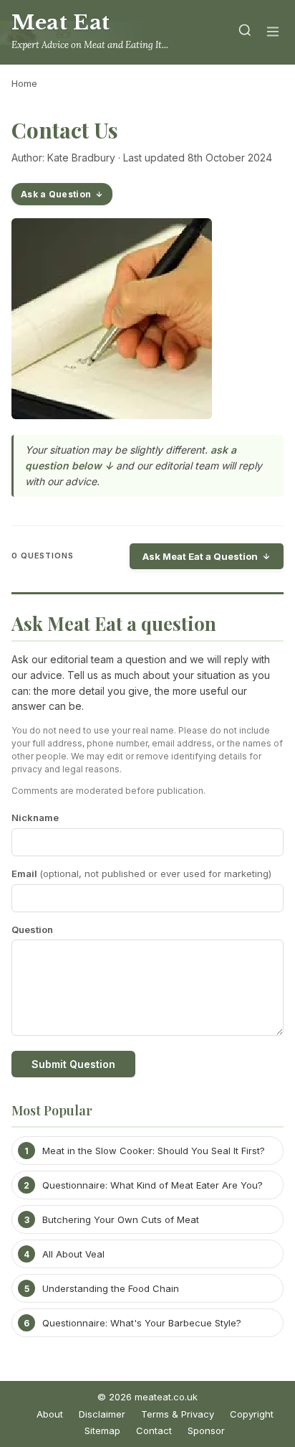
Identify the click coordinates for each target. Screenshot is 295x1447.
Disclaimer (102, 1414)
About (50, 1414)
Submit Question (73, 1064)
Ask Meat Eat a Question (200, 556)
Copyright (252, 1414)
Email (141, 873)
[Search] (245, 32)
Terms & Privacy (177, 1414)
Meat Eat (60, 22)
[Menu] (273, 33)
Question (32, 929)
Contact (154, 1430)
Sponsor (206, 1430)
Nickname (35, 817)
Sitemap (102, 1430)
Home (24, 83)
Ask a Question (56, 194)
